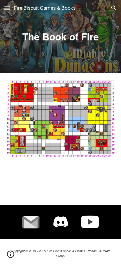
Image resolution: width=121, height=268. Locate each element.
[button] (7, 8)
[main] (60, 37)
